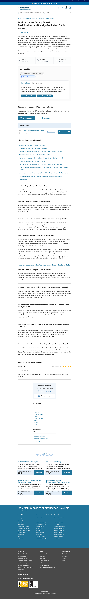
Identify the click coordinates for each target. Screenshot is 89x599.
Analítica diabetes (58, 532)
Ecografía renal (39, 534)
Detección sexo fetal (40, 536)
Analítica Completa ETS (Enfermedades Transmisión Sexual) (58, 481)
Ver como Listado (27, 118)
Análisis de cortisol (58, 536)
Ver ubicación (51, 132)
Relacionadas (44, 454)
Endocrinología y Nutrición (23, 526)
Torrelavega (37, 408)
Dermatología (21, 524)
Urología (19, 536)
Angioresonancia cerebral (41, 538)
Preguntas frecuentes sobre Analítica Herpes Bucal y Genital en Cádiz (41, 158)
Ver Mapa (47, 118)
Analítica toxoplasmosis (59, 526)
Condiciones (23, 179)
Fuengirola (36, 412)
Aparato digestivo (22, 520)
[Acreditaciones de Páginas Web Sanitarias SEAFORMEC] (23, 584)
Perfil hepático (57, 524)
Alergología (20, 518)
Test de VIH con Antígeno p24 (56, 462)
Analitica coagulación (59, 534)
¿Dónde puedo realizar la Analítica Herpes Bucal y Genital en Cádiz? (40, 176)
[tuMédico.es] (24, 7)
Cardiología (20, 522)
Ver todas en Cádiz (37, 441)
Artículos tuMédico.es (23, 572)
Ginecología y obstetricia (23, 528)
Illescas (36, 420)
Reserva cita (64, 132)
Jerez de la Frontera (39, 414)
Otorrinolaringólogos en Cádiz (41, 438)
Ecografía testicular (40, 532)
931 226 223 (46, 391)
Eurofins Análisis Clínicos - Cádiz (33, 131)
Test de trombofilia (40, 520)
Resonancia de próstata (41, 524)
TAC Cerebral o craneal (41, 522)
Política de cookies (44, 565)
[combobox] (31, 12)
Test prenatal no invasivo (41, 518)
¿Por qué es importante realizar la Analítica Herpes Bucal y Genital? (40, 151)
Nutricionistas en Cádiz (39, 436)
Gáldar (35, 424)
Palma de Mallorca (38, 418)
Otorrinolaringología (22, 532)
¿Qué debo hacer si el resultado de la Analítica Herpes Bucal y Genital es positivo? (45, 173)
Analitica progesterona (59, 530)
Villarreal (36, 416)
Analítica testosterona (59, 528)
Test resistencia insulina (59, 518)
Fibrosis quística (39, 528)
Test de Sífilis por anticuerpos (28, 462)
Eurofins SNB (24, 125)
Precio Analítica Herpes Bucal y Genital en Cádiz (34, 155)
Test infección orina (58, 522)
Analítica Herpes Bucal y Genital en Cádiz (32, 145)
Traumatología (21, 534)
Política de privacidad (45, 563)
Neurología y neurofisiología (24, 530)
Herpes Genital (37, 83)
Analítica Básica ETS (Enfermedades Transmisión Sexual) (30, 481)
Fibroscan (38, 530)
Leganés (36, 422)
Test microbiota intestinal (59, 520)
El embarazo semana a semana (25, 560)
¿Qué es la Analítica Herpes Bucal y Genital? (33, 148)
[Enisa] (33, 584)
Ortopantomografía (40, 526)
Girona (35, 410)
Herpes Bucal (25, 83)
